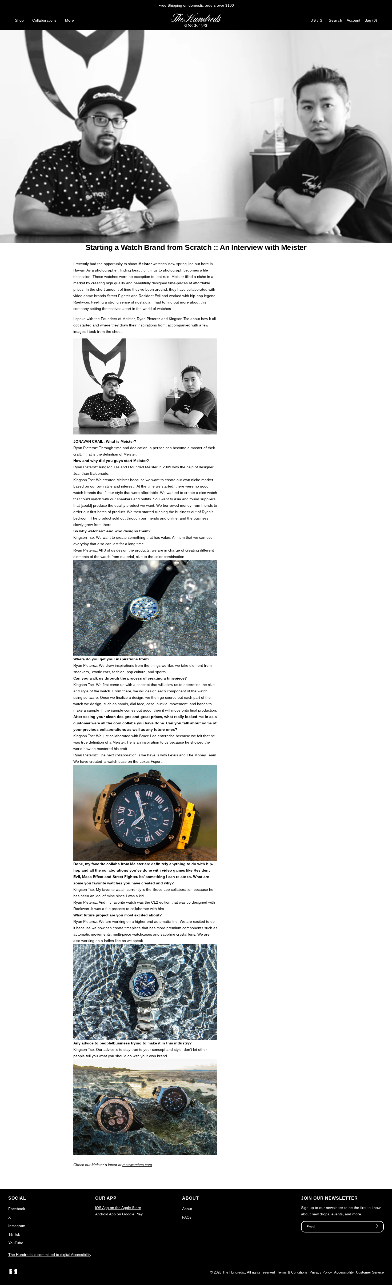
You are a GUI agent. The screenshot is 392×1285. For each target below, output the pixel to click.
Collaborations (44, 20)
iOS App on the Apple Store (118, 1208)
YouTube (15, 1243)
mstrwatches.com (137, 1165)
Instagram (16, 1226)
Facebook (16, 1209)
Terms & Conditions (292, 1272)
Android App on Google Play (119, 1214)
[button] (371, 20)
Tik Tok (14, 1234)
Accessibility (344, 1272)
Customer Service (370, 1272)
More (69, 20)
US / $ (316, 20)
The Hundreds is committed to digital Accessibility (49, 1254)
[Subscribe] (376, 1227)
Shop (19, 20)
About (187, 1209)
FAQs (186, 1217)
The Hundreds (233, 1272)
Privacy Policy (321, 1272)
